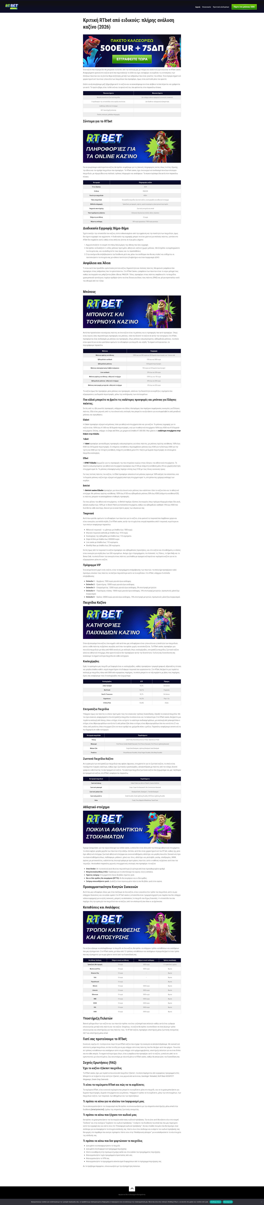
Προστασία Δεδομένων (221, 7)
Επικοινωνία (206, 7)
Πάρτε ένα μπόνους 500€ (244, 7)
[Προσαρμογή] (261, 1202)
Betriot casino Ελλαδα (94, 490)
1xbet (87, 443)
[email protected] (97, 1109)
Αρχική (197, 7)
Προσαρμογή (228, 1202)
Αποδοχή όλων (216, 1202)
